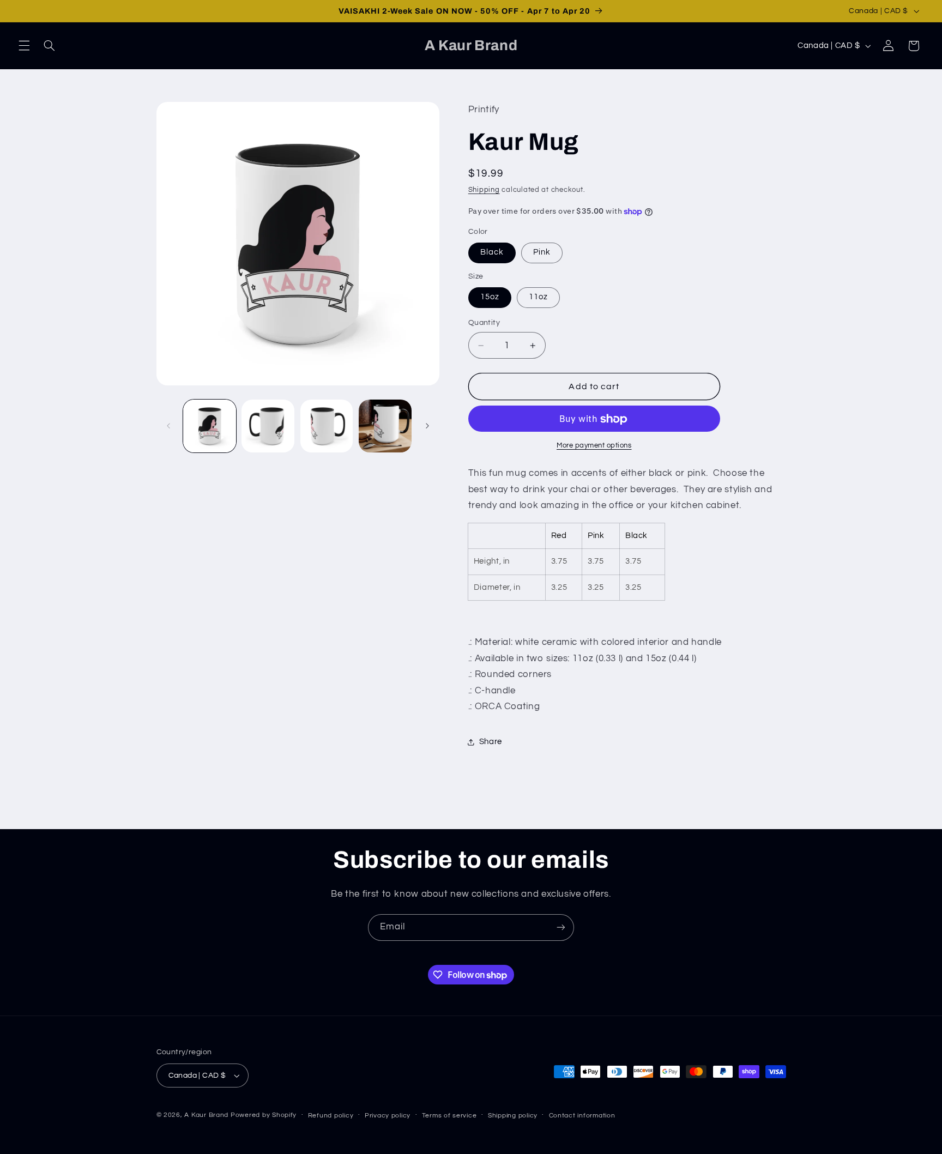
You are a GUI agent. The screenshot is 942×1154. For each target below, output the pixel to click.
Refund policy (331, 1116)
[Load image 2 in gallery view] (267, 426)
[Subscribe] (560, 927)
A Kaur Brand (206, 1115)
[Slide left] (168, 426)
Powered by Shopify (264, 1115)
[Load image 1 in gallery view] (209, 426)
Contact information (582, 1116)
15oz (489, 297)
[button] (24, 45)
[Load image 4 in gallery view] (385, 426)
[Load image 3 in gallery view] (326, 426)
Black (492, 253)
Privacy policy (387, 1116)
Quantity (484, 323)
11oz (538, 297)
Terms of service (449, 1116)
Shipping (484, 190)
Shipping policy (513, 1116)
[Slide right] (427, 426)
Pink (542, 253)
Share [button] (490, 742)
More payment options (594, 446)
